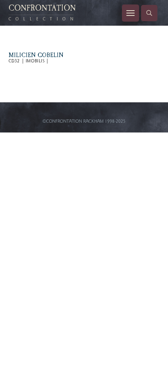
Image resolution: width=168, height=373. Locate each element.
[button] (130, 13)
